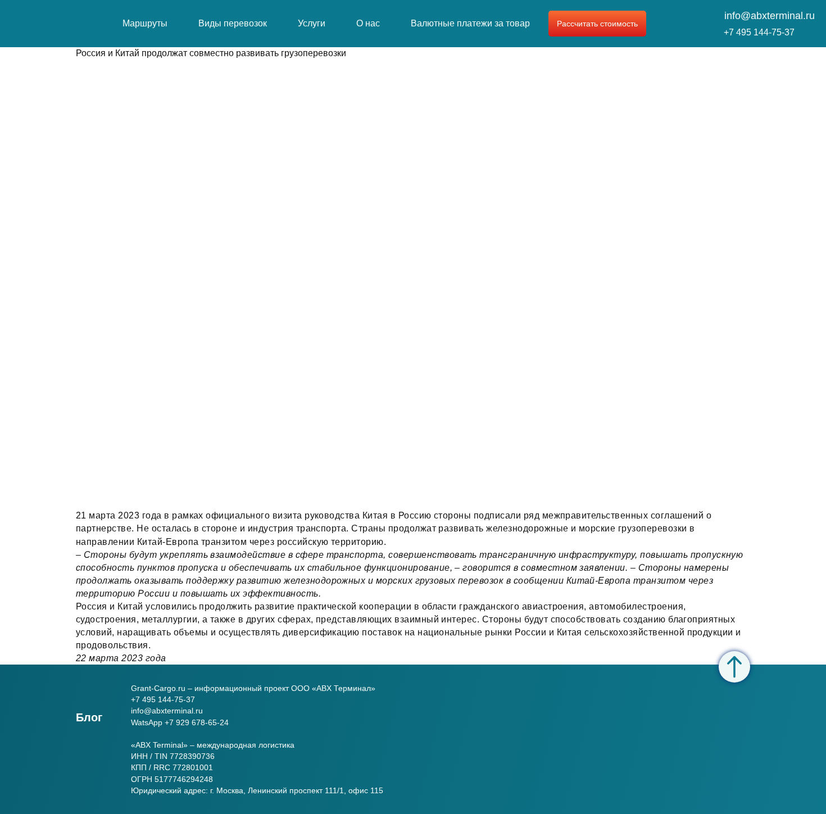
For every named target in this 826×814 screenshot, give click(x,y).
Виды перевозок (232, 23)
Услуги (311, 23)
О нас (368, 23)
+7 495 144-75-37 (759, 32)
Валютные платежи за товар (470, 23)
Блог (89, 717)
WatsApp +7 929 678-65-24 (180, 722)
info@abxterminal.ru (769, 15)
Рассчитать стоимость (597, 23)
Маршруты (144, 23)
